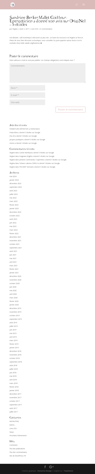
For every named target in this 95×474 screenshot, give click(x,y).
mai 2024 (13, 176)
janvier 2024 (14, 180)
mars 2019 (13, 340)
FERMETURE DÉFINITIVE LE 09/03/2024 (25, 129)
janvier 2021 (14, 273)
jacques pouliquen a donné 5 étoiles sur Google (27, 139)
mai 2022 (13, 226)
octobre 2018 (15, 358)
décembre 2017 (15, 394)
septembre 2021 (16, 248)
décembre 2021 (15, 237)
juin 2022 (13, 223)
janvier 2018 (14, 390)
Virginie (15, 29)
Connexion (13, 445)
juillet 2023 (14, 194)
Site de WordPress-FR (18, 456)
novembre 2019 (15, 312)
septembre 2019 (16, 319)
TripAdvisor (68, 471)
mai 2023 (13, 198)
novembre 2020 (15, 280)
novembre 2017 (15, 397)
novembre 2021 (15, 240)
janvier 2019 (14, 347)
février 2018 (14, 387)
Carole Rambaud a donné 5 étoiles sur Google (36, 153)
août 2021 (13, 251)
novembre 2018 (15, 355)
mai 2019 (13, 333)
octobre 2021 (15, 244)
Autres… (13, 425)
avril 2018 (13, 380)
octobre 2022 (15, 216)
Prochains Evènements (18, 435)
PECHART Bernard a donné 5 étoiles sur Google (37, 167)
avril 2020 (13, 294)
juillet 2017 (14, 412)
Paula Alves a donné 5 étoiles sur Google (25, 132)
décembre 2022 (15, 212)
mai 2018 (13, 376)
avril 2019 (13, 337)
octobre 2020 (15, 283)
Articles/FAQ (14, 421)
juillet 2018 (14, 369)
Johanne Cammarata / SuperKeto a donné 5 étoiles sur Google (42, 160)
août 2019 (13, 322)
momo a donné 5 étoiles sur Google (23, 143)
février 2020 (14, 301)
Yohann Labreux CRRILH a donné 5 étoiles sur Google (39, 163)
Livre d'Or (34, 29)
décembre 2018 (15, 351)
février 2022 (14, 233)
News (12, 432)
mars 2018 (13, 383)
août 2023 (13, 191)
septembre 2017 (16, 405)
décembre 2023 (15, 183)
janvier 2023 (14, 208)
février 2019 (14, 344)
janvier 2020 (14, 305)
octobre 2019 (15, 315)
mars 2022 (13, 230)
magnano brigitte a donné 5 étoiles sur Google (36, 156)
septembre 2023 (16, 187)
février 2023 (14, 205)
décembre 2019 (15, 308)
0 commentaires (46, 29)
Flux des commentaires (18, 452)
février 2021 (14, 269)
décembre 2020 (15, 276)
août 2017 (13, 408)
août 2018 (13, 365)
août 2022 (13, 219)
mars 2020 (13, 298)
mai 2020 (13, 290)
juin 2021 (13, 255)
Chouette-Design (44, 471)
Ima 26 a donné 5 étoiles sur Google (23, 136)
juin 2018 (13, 372)
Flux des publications (17, 448)
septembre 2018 (16, 362)
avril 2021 (13, 262)
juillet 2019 (14, 326)
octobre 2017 (15, 401)
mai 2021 (13, 258)
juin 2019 (13, 330)
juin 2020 (13, 287)
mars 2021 (13, 265)
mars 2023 (13, 201)
